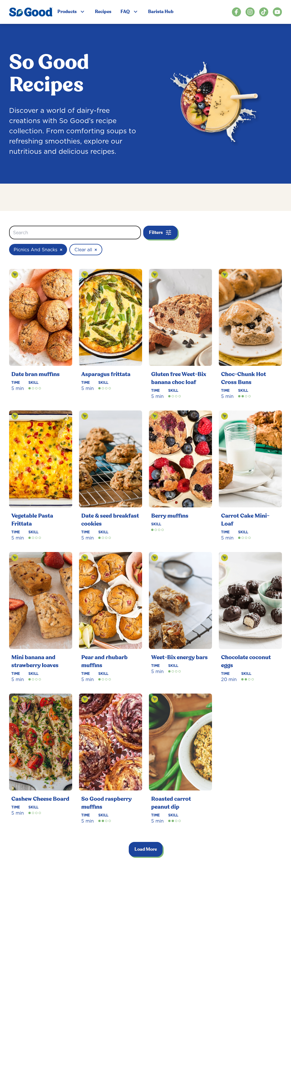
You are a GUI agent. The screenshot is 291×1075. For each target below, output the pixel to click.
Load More (145, 849)
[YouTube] (277, 11)
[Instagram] (250, 11)
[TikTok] (263, 11)
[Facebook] (236, 11)
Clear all (85, 249)
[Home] (31, 12)
